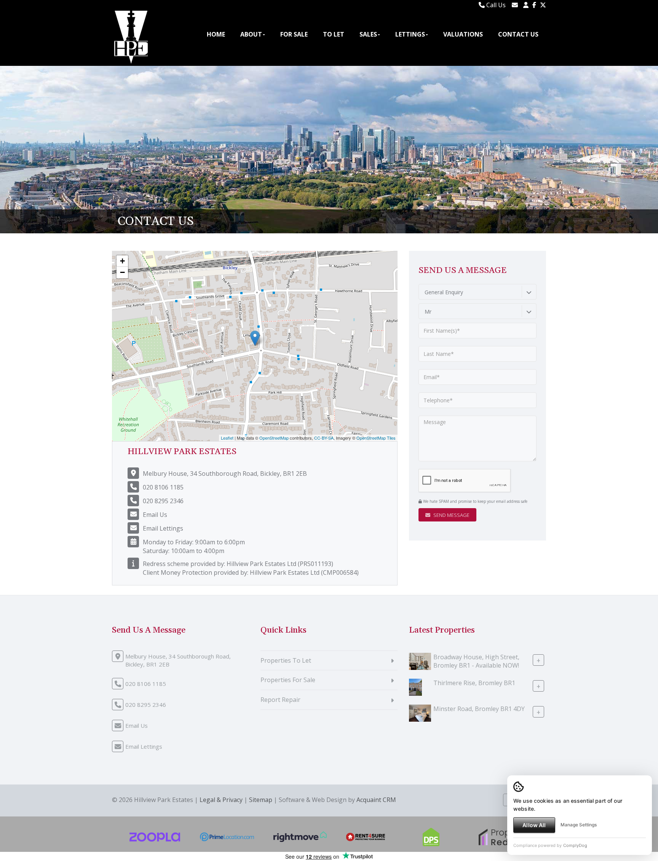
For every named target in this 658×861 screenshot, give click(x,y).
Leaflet (227, 438)
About (251, 34)
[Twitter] (543, 5)
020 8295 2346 (163, 501)
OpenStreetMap (274, 438)
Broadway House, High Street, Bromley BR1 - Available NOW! (476, 661)
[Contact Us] (526, 5)
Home (216, 34)
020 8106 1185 (163, 487)
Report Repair (280, 699)
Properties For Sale (287, 680)
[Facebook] (534, 5)
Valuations (463, 34)
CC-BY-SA (324, 438)
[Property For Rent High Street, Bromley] (420, 660)
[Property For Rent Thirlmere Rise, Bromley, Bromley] (415, 686)
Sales (368, 34)
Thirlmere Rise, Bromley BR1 (474, 682)
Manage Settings (579, 825)
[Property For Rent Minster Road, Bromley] (420, 712)
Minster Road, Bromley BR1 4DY (479, 708)
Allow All (534, 825)
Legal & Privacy (221, 800)
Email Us (155, 514)
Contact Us (518, 34)
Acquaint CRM (376, 800)
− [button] (122, 272)
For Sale (294, 34)
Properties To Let (285, 660)
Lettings (410, 34)
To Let (333, 34)
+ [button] (122, 261)
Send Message (451, 515)
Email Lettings (163, 528)
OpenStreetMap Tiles (376, 438)
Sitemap (260, 800)
